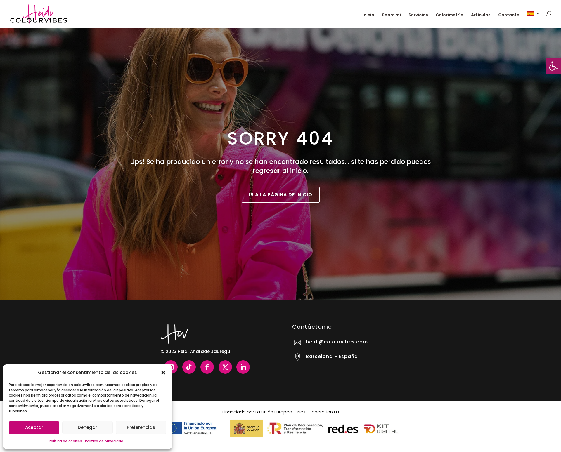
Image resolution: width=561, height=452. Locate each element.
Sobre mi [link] (391, 15)
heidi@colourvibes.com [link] (337, 341)
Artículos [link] (481, 15)
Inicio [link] (368, 15)
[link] (553, 66)
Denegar (87, 427)
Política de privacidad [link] (104, 441)
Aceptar (34, 427)
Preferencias (141, 427)
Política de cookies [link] (65, 441)
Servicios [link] (418, 15)
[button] (163, 372)
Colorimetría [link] (449, 15)
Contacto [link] (509, 15)
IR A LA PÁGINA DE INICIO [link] (280, 194)
